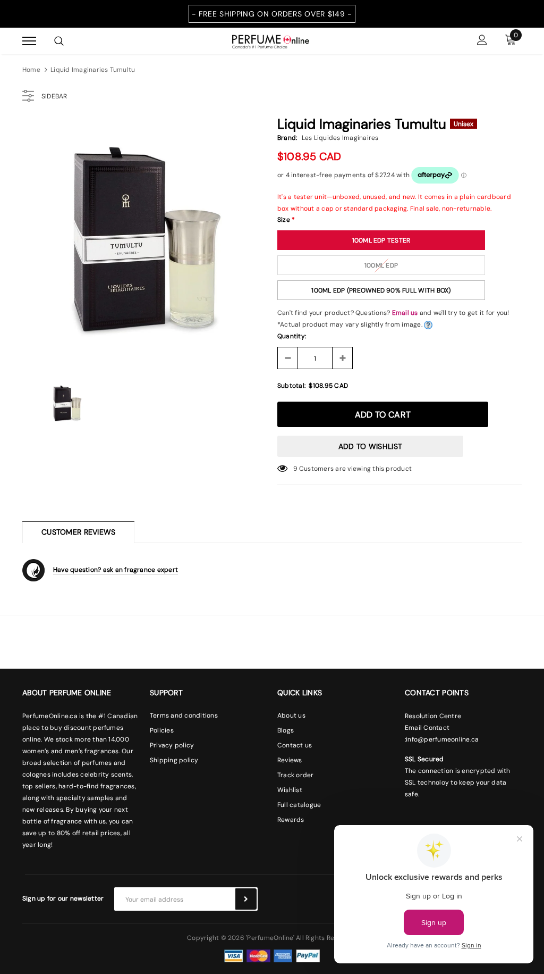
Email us (405, 313)
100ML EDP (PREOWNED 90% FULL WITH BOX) (380, 290)
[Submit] (246, 899)
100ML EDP (381, 265)
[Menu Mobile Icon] (29, 41)
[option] (144, 242)
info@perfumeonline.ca (442, 739)
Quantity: (291, 336)
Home (31, 69)
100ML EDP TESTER (381, 240)
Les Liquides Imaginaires (340, 138)
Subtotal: (291, 385)
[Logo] (270, 40)
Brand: (287, 138)
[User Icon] (482, 41)
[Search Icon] (59, 41)
